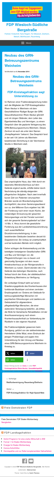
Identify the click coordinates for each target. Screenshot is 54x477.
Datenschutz (31, 470)
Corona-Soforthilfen (12, 448)
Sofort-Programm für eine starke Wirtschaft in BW (24, 438)
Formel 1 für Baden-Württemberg (17, 441)
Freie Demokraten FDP (18, 407)
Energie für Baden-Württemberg (17, 445)
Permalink (38, 371)
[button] (14, 353)
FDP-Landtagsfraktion (17, 432)
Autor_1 (25, 366)
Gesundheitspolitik (35, 368)
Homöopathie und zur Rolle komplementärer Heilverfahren (28, 451)
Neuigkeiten (6, 422)
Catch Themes (34, 473)
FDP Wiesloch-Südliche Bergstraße (27, 27)
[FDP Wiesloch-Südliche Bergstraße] (27, 21)
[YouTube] (31, 461)
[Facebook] (24, 461)
